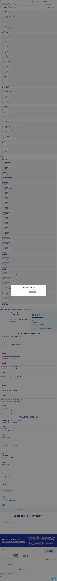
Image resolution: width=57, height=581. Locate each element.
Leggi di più (39, 289)
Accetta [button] (32, 291)
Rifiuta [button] (24, 291)
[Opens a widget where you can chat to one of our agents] (53, 579)
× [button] (45, 286)
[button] (28, 294)
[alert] (28, 290)
